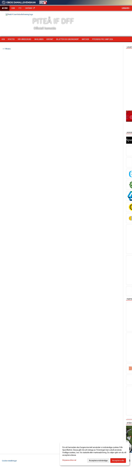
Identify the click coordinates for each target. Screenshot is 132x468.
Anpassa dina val (69, 460)
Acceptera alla (118, 460)
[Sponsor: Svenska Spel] (43, 2)
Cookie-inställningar (9, 461)
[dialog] (94, 453)
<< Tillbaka (7, 49)
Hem (5, 8)
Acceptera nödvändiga (98, 460)
